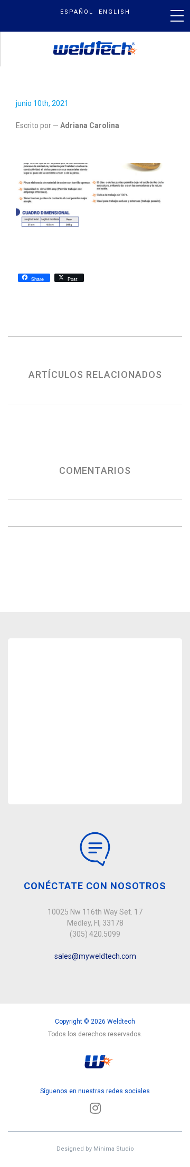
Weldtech (96, 49)
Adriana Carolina (89, 125)
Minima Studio (113, 1148)
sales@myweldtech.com (95, 956)
